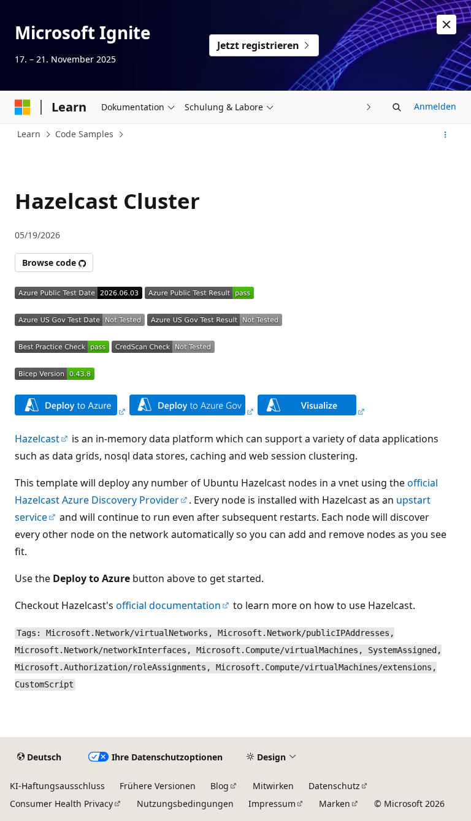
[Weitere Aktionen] (445, 135)
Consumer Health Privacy (61, 803)
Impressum (272, 803)
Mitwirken (273, 786)
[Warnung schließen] (446, 24)
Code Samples (84, 134)
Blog (219, 786)
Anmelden (435, 106)
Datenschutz (334, 786)
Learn (28, 134)
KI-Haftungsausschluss (57, 786)
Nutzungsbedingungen (185, 803)
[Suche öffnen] (397, 107)
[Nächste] (369, 107)
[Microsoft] (23, 107)
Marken (334, 803)
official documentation (168, 605)
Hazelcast (37, 438)
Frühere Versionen (158, 786)
